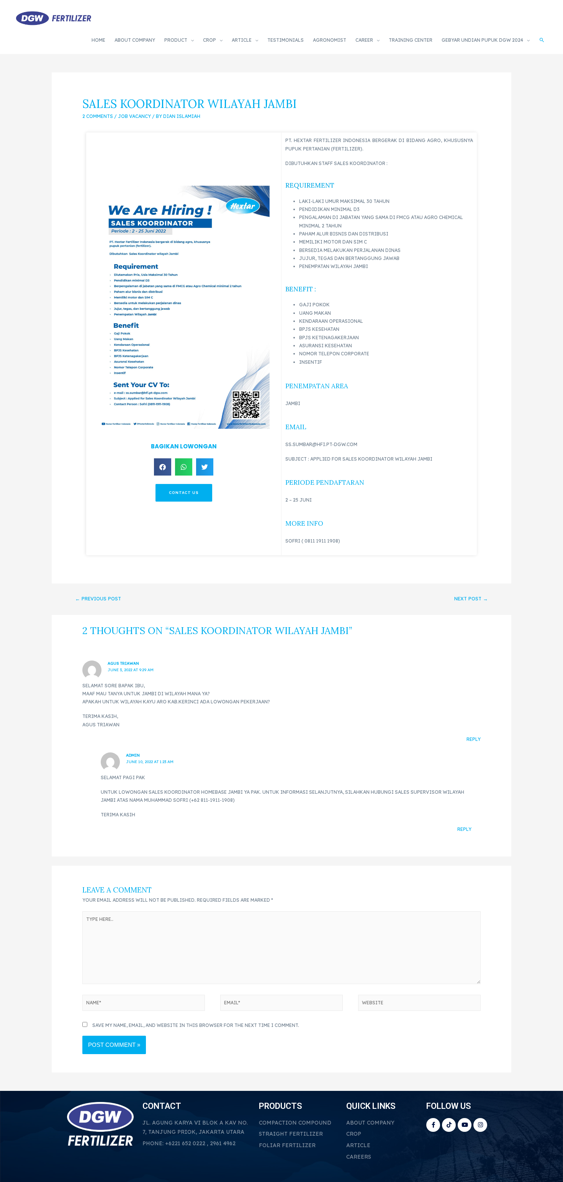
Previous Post (98, 598)
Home (98, 40)
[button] (162, 467)
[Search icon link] (542, 40)
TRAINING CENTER (410, 40)
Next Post (471, 598)
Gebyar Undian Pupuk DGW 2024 (482, 40)
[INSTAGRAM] (480, 1125)
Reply (473, 739)
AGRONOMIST (329, 40)
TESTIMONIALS (285, 40)
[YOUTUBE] (464, 1125)
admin (133, 755)
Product (175, 40)
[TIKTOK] (449, 1125)
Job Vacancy (134, 116)
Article (242, 40)
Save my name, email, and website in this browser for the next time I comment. (195, 1025)
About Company (135, 40)
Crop (209, 40)
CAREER (364, 40)
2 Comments (97, 116)
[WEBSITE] (419, 1004)
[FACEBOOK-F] (433, 1125)
